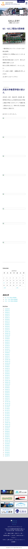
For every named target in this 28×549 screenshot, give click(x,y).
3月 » (17, 288)
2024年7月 (7, 340)
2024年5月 (7, 342)
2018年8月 (7, 387)
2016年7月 (7, 429)
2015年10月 (7, 442)
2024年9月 (7, 337)
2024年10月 (7, 335)
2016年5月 (7, 433)
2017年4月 (7, 415)
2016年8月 (7, 428)
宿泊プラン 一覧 (18, 533)
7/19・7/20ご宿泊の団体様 (11, 299)
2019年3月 (7, 375)
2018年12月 (7, 380)
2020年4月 (7, 354)
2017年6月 (7, 412)
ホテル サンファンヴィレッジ (12, 3)
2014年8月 (7, 454)
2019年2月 (7, 377)
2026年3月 (7, 314)
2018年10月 (7, 384)
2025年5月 (7, 324)
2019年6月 (7, 370)
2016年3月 (7, 436)
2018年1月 (7, 400)
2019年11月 (7, 361)
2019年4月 (7, 373)
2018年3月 (7, 396)
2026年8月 (7, 309)
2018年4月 (7, 394)
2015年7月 (7, 447)
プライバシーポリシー (19, 539)
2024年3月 (7, 344)
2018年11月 (7, 382)
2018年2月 (7, 398)
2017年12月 (7, 401)
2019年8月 (7, 366)
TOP (5, 533)
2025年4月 (7, 326)
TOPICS (4, 539)
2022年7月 (7, 347)
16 (4, 283)
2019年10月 (7, 363)
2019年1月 (7, 379)
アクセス (13, 537)
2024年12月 (7, 331)
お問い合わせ (10, 539)
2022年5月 (7, 349)
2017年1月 (7, 421)
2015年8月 (7, 445)
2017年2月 (7, 419)
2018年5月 (7, 393)
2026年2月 (7, 316)
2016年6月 (7, 431)
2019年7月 (7, 368)
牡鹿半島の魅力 (6, 535)
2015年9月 (7, 443)
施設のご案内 (11, 533)
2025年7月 (7, 321)
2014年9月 (7, 452)
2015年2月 (7, 450)
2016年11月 (7, 424)
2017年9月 (7, 407)
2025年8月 (7, 319)
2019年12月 (7, 359)
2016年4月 (7, 435)
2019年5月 (7, 372)
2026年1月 (7, 317)
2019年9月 (7, 365)
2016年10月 (7, 426)
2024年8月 (7, 338)
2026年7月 (7, 310)
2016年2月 (7, 438)
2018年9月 (7, 386)
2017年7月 (7, 410)
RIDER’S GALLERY (20, 535)
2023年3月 (7, 345)
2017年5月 (7, 414)
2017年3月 (7, 417)
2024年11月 (7, 333)
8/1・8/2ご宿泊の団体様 (10, 297)
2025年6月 (7, 323)
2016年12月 (7, 422)
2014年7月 (7, 456)
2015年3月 (7, 449)
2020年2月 (7, 356)
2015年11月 (7, 440)
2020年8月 (7, 352)
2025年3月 (7, 328)
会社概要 (13, 541)
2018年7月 (7, 389)
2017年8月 (7, 408)
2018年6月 (7, 391)
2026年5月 (7, 312)
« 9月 (4, 288)
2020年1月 (7, 358)
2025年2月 (7, 330)
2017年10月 (7, 405)
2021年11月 (7, 351)
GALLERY (13, 535)
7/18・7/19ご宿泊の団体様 (11, 301)
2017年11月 (7, 403)
